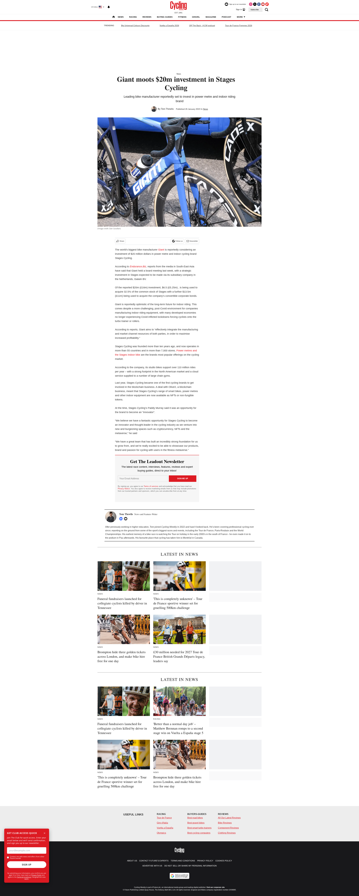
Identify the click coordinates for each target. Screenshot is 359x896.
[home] (113, 17)
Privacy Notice (124, 489)
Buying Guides (164, 17)
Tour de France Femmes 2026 (238, 25)
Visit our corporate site (215, 887)
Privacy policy (205, 861)
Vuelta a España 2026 (169, 25)
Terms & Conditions (24, 877)
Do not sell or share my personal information (190, 866)
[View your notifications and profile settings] (108, 7)
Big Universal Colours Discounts (135, 25)
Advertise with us (152, 866)
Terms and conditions (183, 861)
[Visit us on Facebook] (259, 4)
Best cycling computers (198, 833)
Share (122, 241)
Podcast (226, 17)
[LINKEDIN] (121, 519)
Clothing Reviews (227, 833)
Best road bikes (195, 818)
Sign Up (26, 864)
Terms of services (151, 486)
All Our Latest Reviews (229, 818)
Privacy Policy (36, 875)
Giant (161, 249)
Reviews (146, 17)
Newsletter (194, 241)
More (240, 17)
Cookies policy (223, 861)
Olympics (161, 833)
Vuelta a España (165, 828)
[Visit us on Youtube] (263, 4)
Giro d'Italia (162, 823)
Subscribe (255, 10)
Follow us (179, 241)
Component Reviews (228, 828)
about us (132, 861)
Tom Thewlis (167, 109)
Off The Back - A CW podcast (202, 25)
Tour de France (164, 818)
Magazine (211, 17)
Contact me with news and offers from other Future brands (27, 857)
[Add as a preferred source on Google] (179, 876)
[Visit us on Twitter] (254, 4)
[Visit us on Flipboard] (267, 4)
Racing (133, 17)
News (121, 17)
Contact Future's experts (153, 861)
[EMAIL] (126, 519)
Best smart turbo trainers (199, 828)
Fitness (182, 17)
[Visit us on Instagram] (250, 4)
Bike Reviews (225, 823)
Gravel (196, 17)
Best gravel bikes (195, 823)
